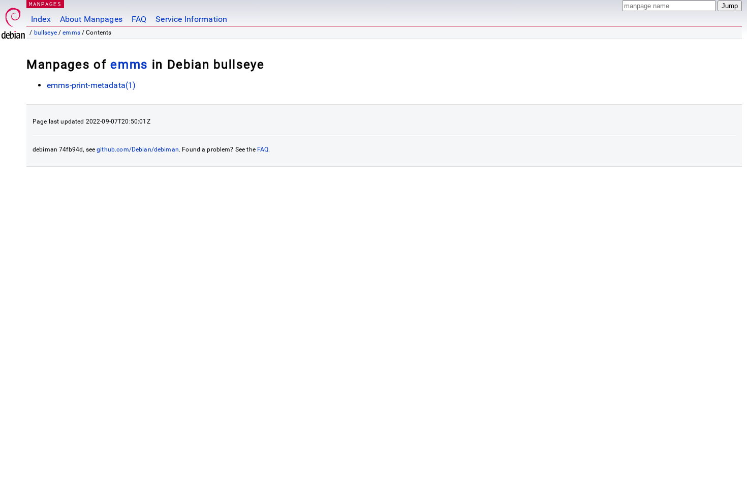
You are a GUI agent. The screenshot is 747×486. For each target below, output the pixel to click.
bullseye (45, 32)
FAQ (139, 19)
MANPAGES (45, 4)
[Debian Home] (13, 20)
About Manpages (91, 19)
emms (71, 32)
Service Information (191, 19)
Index (41, 19)
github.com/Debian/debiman (138, 149)
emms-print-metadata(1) (91, 85)
